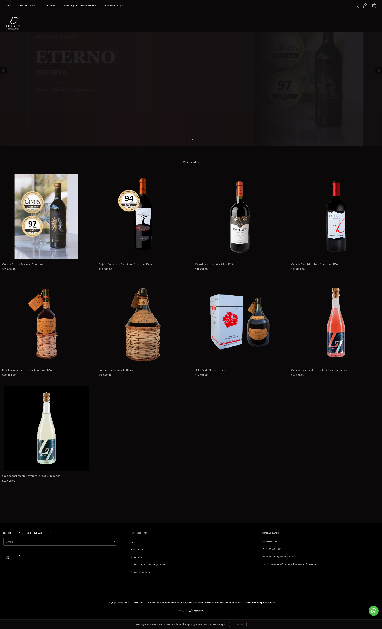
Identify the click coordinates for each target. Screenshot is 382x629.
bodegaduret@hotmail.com (278, 556)
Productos (26, 5)
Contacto (49, 5)
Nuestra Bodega (113, 5)
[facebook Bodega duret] (19, 557)
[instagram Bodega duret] (7, 557)
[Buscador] (356, 6)
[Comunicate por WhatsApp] (374, 611)
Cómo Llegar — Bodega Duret (79, 5)
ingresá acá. (235, 602)
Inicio (10, 5)
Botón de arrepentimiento (260, 602)
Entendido (238, 624)
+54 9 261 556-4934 (271, 549)
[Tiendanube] (191, 611)
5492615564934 (269, 541)
